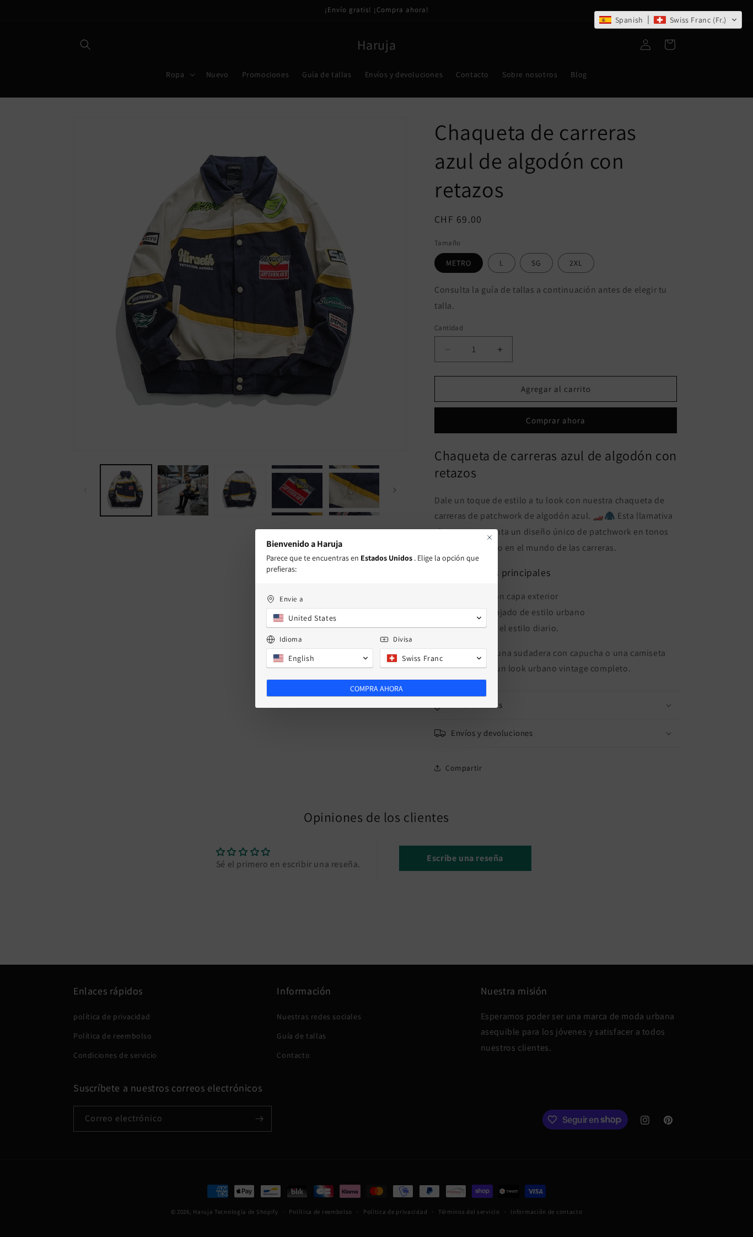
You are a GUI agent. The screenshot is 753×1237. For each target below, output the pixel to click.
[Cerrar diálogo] (489, 537)
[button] (668, 20)
